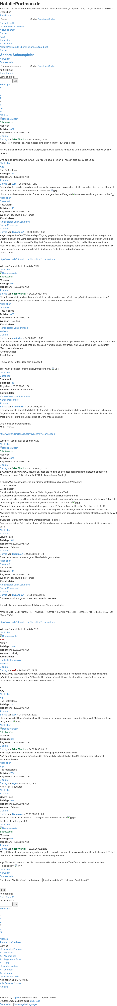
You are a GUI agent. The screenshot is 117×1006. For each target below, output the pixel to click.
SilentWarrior (6, 122)
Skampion (5, 533)
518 (12, 540)
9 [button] (0, 105)
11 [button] (1, 111)
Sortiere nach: (35, 880)
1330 (13, 646)
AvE (2, 639)
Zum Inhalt (5, 15)
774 (12, 173)
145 (12, 208)
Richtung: (69, 880)
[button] (7, 73)
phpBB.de (35, 1000)
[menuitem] (12, 26)
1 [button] (0, 87)
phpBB (16, 997)
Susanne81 (6, 201)
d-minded (5, 307)
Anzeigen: (5, 880)
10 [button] (1, 108)
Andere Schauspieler (17, 54)
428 (12, 314)
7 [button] (0, 98)
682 (12, 129)
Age (2, 166)
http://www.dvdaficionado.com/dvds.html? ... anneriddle (27, 259)
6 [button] (0, 94)
